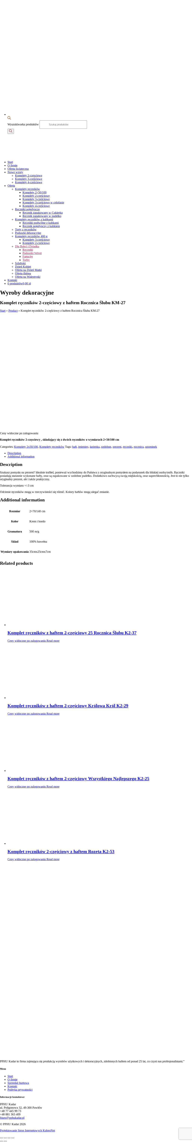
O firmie (12, 165)
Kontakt (12, 280)
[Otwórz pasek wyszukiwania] (9, 118)
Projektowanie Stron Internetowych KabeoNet (27, 1130)
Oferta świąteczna (18, 168)
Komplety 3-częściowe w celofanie (43, 202)
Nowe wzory (15, 172)
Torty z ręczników (26, 229)
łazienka (95, 446)
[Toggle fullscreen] (9, 1137)
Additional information (21, 456)
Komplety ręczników (27, 189)
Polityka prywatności (20, 1089)
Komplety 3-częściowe (28, 178)
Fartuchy (27, 256)
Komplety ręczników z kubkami (34, 219)
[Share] (5, 1137)
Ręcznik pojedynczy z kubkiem (41, 226)
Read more (52, 640)
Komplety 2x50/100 (26, 446)
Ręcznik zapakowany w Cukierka (42, 212)
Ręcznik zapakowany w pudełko (41, 216)
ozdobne (106, 446)
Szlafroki (20, 263)
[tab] (100, 453)
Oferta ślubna (23, 273)
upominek (151, 446)
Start (10, 162)
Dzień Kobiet (23, 266)
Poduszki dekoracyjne (28, 232)
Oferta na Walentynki (27, 276)
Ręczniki (27, 249)
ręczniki (127, 446)
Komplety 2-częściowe (36, 195)
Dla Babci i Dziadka (27, 246)
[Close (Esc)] (1, 1137)
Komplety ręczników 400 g (31, 236)
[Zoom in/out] (12, 1137)
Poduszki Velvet (32, 253)
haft (74, 446)
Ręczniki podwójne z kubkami (40, 222)
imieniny (83, 446)
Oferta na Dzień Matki (28, 270)
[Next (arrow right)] (5, 1141)
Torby (26, 259)
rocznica (139, 446)
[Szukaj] (11, 131)
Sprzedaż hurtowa (18, 1082)
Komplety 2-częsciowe (28, 175)
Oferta (11, 185)
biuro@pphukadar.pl (12, 1117)
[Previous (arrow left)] (1, 1141)
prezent (117, 446)
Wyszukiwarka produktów (24, 124)
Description (14, 453)
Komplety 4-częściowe (28, 182)
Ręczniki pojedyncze (27, 209)
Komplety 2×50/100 (34, 192)
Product (13, 310)
